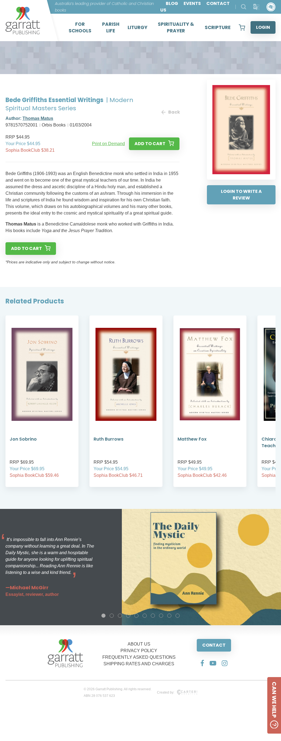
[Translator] (256, 7)
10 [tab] (177, 615)
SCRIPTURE (218, 27)
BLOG (172, 3)
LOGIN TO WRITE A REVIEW (241, 194)
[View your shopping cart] (242, 27)
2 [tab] (111, 615)
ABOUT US (139, 644)
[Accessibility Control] (271, 7)
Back (173, 112)
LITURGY (137, 27)
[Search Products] (243, 6)
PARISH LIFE (110, 27)
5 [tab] (136, 615)
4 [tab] (128, 615)
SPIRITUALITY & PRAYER (176, 27)
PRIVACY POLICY (138, 650)
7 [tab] (153, 615)
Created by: (165, 692)
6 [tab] (144, 615)
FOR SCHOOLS (80, 27)
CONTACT (214, 645)
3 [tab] (120, 615)
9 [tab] (169, 615)
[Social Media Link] (202, 663)
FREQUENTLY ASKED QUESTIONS (139, 657)
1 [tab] (103, 615)
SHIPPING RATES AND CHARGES (138, 663)
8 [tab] (161, 615)
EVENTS (192, 3)
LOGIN (263, 27)
